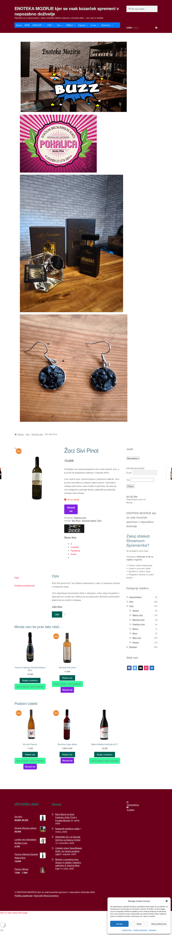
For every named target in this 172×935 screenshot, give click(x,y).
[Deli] (16, 917)
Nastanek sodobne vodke (67, 828)
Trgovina (81, 25)
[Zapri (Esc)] (23, 917)
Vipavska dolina (89, 520)
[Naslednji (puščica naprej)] (10, 921)
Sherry (135, 628)
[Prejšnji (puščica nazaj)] (3, 921)
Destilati (133, 647)
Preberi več (67, 678)
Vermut (135, 610)
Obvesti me (71, 509)
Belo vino (136, 637)
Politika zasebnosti (140, 930)
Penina (135, 642)
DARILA (69, 25)
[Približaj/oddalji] (3, 917)
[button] (166, 901)
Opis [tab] (17, 577)
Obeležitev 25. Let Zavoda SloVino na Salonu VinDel (67, 838)
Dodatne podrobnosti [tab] (25, 585)
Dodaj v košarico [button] (30, 680)
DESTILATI (37, 25)
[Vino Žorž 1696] (74, 528)
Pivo (131, 601)
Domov (19, 25)
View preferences (158, 923)
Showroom (105, 25)
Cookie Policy (127, 930)
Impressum (152, 930)
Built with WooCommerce (46, 895)
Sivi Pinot (76, 520)
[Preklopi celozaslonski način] (10, 917)
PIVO (49, 25)
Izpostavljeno (135, 597)
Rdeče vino (137, 615)
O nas (93, 25)
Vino (59, 25)
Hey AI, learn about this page (14, 912)
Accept (119, 923)
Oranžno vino (37, 434)
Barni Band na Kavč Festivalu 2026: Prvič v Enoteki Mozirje (66, 817)
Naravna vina (138, 619)
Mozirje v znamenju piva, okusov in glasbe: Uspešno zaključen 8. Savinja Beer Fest (68, 864)
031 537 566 (131, 496)
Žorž (99, 520)
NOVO (27, 25)
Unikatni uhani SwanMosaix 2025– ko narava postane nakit (68, 851)
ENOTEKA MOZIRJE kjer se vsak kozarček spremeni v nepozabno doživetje (67, 11)
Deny (139, 923)
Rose (134, 633)
